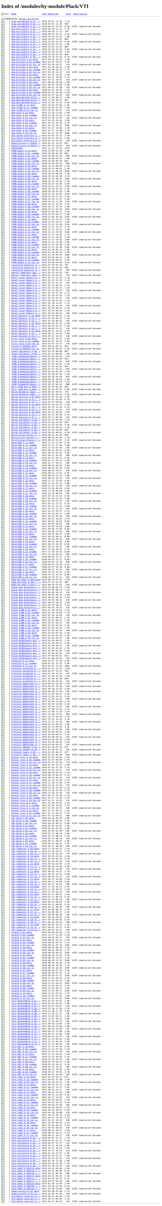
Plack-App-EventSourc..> (25, 587)
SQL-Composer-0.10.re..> (25, 859)
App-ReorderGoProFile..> (25, 97)
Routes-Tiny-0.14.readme (25, 760)
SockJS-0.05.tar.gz (22, 960)
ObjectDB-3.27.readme (24, 567)
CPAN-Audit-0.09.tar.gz (25, 217)
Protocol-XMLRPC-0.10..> (25, 747)
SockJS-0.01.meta (21, 932)
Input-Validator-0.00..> (25, 351)
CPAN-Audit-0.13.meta (24, 242)
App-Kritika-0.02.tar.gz (25, 72)
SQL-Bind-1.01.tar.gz (24, 831)
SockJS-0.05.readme (22, 958)
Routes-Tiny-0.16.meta (24, 772)
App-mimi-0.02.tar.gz (24, 125)
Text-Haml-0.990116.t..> (25, 1173)
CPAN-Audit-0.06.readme (25, 191)
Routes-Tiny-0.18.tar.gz (25, 793)
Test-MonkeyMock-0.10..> (25, 1023)
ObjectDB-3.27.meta (22, 564)
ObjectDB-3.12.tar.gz (24, 455)
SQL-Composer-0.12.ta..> (25, 876)
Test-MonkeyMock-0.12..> (25, 1039)
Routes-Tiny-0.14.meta (24, 757)
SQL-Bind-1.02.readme (24, 836)
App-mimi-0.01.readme (24, 115)
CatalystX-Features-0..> (25, 265)
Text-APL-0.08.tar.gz (24, 1067)
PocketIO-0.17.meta (22, 661)
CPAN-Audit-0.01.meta (24, 151)
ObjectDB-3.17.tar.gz (24, 493)
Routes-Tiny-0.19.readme (25, 798)
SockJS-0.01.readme (22, 935)
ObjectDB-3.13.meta (22, 458)
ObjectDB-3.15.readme (24, 475)
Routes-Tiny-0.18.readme (25, 790)
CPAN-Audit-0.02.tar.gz (25, 163)
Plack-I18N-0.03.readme (25, 628)
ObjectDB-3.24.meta (22, 541)
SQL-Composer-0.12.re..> (25, 874)
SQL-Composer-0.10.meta (25, 856)
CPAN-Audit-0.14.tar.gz (25, 255)
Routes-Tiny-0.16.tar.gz (25, 777)
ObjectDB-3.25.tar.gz (24, 554)
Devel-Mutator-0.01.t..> (25, 321)
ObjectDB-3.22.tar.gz (24, 531)
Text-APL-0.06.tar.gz (24, 1051)
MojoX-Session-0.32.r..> (25, 407)
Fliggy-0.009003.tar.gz (25, 348)
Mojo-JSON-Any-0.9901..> (25, 387)
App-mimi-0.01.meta (22, 112)
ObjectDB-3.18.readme (24, 498)
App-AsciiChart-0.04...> (25, 52)
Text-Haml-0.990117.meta (25, 1176)
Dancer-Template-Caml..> (25, 272)
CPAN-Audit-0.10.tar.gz (25, 224)
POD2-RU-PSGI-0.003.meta (25, 579)
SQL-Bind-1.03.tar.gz (24, 846)
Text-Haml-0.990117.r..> (25, 1178)
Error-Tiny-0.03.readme (25, 341)
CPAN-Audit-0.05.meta (24, 181)
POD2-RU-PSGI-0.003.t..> (25, 584)
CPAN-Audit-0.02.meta (24, 158)
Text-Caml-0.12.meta (23, 1092)
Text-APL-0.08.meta (22, 1062)
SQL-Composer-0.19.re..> (25, 927)
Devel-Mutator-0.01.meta (25, 316)
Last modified (50, 14)
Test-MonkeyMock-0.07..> (25, 1001)
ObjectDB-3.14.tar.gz (24, 470)
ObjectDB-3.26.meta (22, 557)
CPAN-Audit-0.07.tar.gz (25, 201)
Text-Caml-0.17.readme (24, 1133)
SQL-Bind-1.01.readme (24, 828)
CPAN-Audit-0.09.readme (25, 214)
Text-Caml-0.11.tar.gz (24, 1089)
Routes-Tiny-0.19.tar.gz (25, 800)
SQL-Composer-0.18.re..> (25, 919)
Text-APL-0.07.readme (24, 1056)
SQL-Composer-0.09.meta (25, 848)
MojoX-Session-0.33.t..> (25, 417)
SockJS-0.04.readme (22, 950)
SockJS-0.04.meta (21, 947)
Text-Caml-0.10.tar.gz (24, 1082)
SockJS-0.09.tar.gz (22, 991)
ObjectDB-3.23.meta (22, 534)
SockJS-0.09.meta (21, 985)
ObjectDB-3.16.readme (24, 483)
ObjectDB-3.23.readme (24, 536)
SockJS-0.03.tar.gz (22, 945)
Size (68, 14)
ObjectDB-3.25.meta (22, 549)
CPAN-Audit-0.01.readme (25, 153)
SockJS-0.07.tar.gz (22, 975)
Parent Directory (29, 19)
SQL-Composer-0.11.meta (25, 864)
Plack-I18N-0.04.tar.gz (25, 638)
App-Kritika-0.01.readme (25, 62)
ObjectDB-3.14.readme (24, 468)
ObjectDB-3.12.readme (24, 453)
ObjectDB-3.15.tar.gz (24, 478)
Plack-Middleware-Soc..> (25, 656)
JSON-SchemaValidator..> (25, 356)
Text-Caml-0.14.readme (24, 1110)
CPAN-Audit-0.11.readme (25, 229)
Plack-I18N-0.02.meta (24, 617)
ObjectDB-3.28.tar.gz (24, 577)
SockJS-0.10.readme (22, 996)
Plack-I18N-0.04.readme (25, 635)
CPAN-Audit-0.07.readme (25, 199)
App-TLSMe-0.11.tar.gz (24, 110)
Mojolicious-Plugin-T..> (25, 435)
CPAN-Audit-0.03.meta (24, 166)
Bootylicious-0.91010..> (25, 143)
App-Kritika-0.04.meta (24, 82)
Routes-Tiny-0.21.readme (25, 813)
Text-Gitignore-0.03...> (25, 1153)
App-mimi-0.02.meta (22, 120)
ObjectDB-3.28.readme (24, 574)
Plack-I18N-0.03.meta (24, 625)
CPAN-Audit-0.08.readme (25, 206)
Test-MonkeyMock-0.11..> (25, 1031)
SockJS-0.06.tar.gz (22, 968)
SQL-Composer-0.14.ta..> (25, 892)
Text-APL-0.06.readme (24, 1049)
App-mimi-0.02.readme (24, 123)
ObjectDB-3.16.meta (22, 480)
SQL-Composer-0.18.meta (25, 917)
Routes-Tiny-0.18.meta (24, 788)
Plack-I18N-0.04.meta (24, 633)
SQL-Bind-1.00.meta (22, 818)
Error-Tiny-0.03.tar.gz (25, 343)
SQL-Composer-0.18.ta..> (25, 922)
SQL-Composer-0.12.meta (25, 871)
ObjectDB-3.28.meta (22, 572)
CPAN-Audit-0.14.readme (25, 252)
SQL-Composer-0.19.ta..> (25, 930)
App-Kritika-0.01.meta (24, 59)
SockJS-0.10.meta (21, 993)
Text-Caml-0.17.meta (23, 1130)
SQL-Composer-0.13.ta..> (25, 884)
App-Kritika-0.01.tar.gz (25, 64)
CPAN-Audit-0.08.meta (24, 204)
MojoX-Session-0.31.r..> (25, 399)
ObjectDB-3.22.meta (22, 526)
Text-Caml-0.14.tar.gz (24, 1112)
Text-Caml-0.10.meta (23, 1077)
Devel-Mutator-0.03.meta (25, 331)
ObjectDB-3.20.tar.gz (24, 516)
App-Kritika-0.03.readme (25, 77)
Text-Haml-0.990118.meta (25, 1183)
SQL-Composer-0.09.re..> (25, 851)
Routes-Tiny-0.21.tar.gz (25, 815)
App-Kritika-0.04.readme (25, 85)
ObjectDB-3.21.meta (22, 519)
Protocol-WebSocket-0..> (25, 683)
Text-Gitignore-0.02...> (25, 1145)
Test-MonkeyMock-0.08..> (25, 1008)
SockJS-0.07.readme (22, 973)
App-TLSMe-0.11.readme (24, 107)
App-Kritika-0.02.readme (25, 69)
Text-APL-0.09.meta (22, 1069)
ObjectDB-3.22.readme (24, 529)
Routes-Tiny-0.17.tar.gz (25, 785)
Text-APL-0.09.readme (24, 1072)
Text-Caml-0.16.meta (23, 1122)
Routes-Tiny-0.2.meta (24, 803)
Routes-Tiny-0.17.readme (25, 782)
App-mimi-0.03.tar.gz (24, 133)
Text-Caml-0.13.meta (23, 1100)
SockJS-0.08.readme (22, 980)
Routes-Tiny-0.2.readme (25, 805)
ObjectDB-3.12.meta (22, 450)
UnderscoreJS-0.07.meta (25, 1191)
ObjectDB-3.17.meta (22, 488)
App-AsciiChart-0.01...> (25, 29)
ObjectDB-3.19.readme (24, 506)
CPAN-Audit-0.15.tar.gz (25, 262)
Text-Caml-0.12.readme (24, 1095)
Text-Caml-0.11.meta (23, 1084)
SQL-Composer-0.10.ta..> (25, 861)
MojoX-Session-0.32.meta (25, 404)
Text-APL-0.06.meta (22, 1046)
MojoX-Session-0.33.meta (25, 412)
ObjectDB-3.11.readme (24, 445)
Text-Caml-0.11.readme (24, 1087)
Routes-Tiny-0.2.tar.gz (25, 808)
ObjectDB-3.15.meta (22, 473)
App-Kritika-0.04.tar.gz (25, 87)
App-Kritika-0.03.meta (24, 74)
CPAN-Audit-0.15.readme (25, 260)
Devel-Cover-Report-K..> (25, 277)
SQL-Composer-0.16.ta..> (25, 907)
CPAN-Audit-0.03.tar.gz (25, 171)
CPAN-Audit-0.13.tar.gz (25, 247)
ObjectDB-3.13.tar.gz (24, 463)
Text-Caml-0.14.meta (23, 1107)
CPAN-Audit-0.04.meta (24, 173)
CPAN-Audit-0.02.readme (25, 161)
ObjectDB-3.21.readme (24, 521)
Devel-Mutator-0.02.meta (25, 323)
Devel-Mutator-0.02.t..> (25, 328)
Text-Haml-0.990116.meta (25, 1168)
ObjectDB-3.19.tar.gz (24, 508)
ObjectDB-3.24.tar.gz (24, 546)
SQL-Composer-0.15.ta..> (25, 899)
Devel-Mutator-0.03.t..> (25, 336)
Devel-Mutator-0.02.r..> (25, 326)
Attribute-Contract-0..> (25, 135)
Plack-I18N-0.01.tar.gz (25, 615)
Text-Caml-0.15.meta (23, 1115)
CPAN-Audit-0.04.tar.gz (25, 178)
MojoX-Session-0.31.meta (25, 397)
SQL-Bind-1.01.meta (22, 826)
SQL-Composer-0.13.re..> (25, 881)
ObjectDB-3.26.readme (24, 559)
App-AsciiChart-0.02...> (25, 36)
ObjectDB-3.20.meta (22, 511)
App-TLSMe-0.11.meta (23, 105)
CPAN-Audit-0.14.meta (24, 250)
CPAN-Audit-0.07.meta (24, 196)
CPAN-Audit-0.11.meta (24, 227)
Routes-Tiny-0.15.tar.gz (25, 770)
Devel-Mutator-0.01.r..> (25, 318)
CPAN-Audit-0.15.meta (24, 257)
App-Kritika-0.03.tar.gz (25, 80)
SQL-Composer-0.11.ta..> (25, 869)
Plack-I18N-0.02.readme (25, 620)
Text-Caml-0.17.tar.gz (24, 1135)
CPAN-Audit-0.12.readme (25, 237)
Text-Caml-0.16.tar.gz (24, 1128)
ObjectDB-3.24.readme (24, 544)
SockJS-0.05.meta (21, 955)
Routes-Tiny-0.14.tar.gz (25, 762)
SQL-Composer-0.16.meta (25, 902)
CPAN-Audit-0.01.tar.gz (25, 156)
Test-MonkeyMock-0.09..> (25, 1016)
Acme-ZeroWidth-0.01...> (25, 21)
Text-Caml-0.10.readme (24, 1079)
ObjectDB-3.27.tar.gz (24, 569)
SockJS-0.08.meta (21, 978)
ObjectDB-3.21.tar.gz (24, 524)
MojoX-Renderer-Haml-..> (25, 392)
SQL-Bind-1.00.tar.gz (24, 823)
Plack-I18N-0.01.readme (25, 612)
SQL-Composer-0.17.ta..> (25, 914)
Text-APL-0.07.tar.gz (24, 1059)
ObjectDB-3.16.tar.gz (24, 486)
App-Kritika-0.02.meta (24, 67)
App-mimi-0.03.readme (24, 130)
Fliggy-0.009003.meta (24, 346)
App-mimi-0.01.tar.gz (24, 118)
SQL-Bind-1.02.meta (22, 833)
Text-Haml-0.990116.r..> (25, 1171)
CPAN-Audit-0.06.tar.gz (25, 194)
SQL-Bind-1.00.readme (24, 820)
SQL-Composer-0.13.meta (25, 879)
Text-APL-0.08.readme (24, 1064)
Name (13, 14)
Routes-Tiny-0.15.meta (24, 765)
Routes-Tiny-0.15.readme (25, 767)
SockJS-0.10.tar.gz (22, 998)
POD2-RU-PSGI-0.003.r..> (25, 582)
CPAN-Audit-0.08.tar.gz (25, 209)
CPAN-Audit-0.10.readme (25, 222)
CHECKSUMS (17, 148)
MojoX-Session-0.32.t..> (25, 409)
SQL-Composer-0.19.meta (25, 925)
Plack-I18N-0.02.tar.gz (25, 623)
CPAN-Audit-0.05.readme (25, 184)
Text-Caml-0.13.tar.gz (24, 1105)
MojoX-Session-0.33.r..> (25, 414)
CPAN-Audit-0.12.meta (24, 234)
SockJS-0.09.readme (22, 988)
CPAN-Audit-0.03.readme (25, 168)
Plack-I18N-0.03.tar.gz (25, 630)
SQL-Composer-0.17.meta (25, 909)
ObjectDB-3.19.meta (22, 503)
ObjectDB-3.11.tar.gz (24, 447)
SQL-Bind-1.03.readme (24, 843)
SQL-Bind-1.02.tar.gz (24, 838)
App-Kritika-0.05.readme (25, 92)
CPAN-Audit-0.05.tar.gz (25, 186)
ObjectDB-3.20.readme (24, 513)
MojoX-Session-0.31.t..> (25, 402)
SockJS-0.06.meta (21, 963)
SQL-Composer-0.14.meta (25, 886)
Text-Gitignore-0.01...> (25, 1138)
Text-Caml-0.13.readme (24, 1102)
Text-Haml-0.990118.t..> (25, 1188)
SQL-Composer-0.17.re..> (25, 912)
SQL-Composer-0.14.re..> (25, 889)
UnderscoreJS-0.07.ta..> (25, 1194)
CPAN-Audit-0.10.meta (24, 219)
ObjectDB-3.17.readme (24, 491)
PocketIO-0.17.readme (24, 663)
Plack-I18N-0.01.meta (24, 610)
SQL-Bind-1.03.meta (22, 841)
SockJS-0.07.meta (21, 970)
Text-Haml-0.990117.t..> (25, 1181)
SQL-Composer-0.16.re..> (25, 904)
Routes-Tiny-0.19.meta (24, 795)
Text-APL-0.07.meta (22, 1054)
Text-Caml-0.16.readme (24, 1125)
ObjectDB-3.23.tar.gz (24, 539)
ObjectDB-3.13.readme (24, 460)
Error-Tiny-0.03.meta (24, 338)
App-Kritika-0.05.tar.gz (25, 95)
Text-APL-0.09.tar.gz (24, 1074)
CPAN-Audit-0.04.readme (25, 176)
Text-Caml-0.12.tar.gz (24, 1097)
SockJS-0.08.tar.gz (22, 983)
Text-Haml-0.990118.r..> (25, 1186)
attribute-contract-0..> (25, 1196)
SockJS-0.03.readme (22, 942)
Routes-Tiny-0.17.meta (24, 780)
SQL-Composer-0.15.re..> (25, 897)
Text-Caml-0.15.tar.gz (24, 1120)
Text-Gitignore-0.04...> (25, 1161)
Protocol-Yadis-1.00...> (25, 752)
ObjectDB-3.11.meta (22, 442)
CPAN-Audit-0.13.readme (25, 244)
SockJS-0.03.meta (21, 940)
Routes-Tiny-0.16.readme (25, 775)
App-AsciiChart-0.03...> (25, 44)
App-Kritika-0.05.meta (24, 90)
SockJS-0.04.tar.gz (22, 952)
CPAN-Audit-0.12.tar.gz (25, 239)
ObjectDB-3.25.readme (24, 552)
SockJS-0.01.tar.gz (22, 937)
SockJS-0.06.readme (22, 965)
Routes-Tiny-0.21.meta (24, 810)
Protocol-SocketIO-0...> (25, 668)
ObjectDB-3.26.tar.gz (24, 562)
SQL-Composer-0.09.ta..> (25, 853)
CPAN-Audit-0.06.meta (24, 189)
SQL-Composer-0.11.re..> (25, 866)
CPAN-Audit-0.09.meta (24, 211)
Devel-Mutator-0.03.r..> (25, 333)
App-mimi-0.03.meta (22, 128)
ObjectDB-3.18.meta (22, 496)
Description (80, 14)
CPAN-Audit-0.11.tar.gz (25, 232)
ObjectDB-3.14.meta (22, 465)
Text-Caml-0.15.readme (24, 1117)
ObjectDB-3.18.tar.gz (24, 501)
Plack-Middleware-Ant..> (25, 640)
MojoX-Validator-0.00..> (25, 420)
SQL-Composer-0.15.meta (25, 894)
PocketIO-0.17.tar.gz (24, 666)
